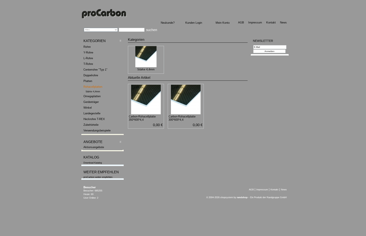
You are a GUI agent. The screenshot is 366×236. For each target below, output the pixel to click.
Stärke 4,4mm (93, 91)
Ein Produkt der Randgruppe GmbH (268, 197)
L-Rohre (88, 58)
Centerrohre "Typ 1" (95, 69)
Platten (87, 81)
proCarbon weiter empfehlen (97, 177)
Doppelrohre (90, 75)
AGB (241, 22)
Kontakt (271, 22)
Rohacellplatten (92, 86)
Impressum (255, 22)
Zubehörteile (90, 124)
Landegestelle (91, 113)
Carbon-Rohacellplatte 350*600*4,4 (142, 118)
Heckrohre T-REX (94, 119)
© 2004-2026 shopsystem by (227, 197)
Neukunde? (168, 22)
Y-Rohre (88, 52)
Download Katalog (92, 162)
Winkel (87, 107)
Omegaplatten (92, 96)
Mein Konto (223, 22)
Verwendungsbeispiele (97, 130)
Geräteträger (91, 102)
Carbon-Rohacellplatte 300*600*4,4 (182, 118)
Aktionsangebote (93, 147)
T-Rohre (88, 63)
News (283, 22)
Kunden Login (193, 22)
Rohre (87, 46)
